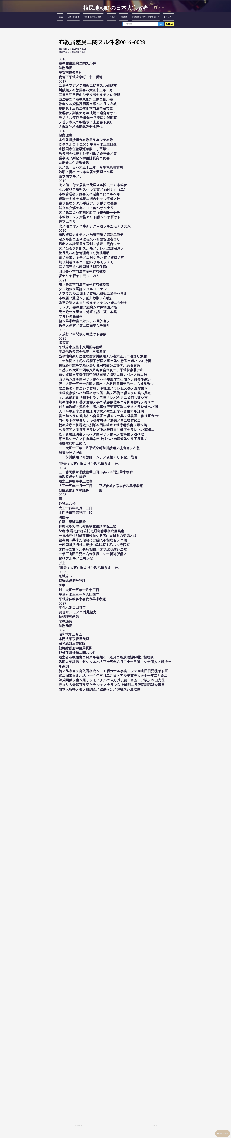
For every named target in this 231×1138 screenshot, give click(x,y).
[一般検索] (161, 24)
